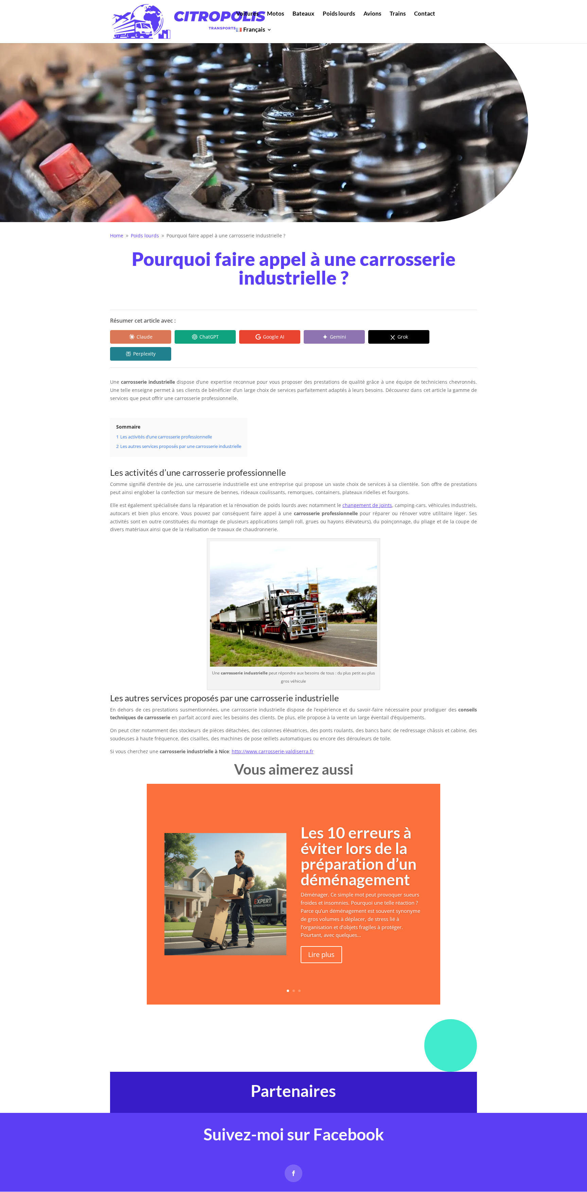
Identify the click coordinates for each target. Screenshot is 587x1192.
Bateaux (303, 14)
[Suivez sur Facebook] (293, 1173)
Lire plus (321, 954)
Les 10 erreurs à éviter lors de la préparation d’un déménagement (358, 856)
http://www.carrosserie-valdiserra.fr (273, 751)
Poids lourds (339, 14)
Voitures (247, 14)
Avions (372, 14)
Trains (398, 14)
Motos (275, 14)
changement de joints (367, 505)
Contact (424, 14)
